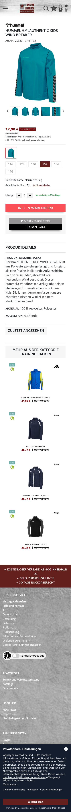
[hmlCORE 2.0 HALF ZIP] (35, 433)
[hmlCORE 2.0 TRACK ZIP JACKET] (35, 482)
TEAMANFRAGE (35, 227)
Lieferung (8, 623)
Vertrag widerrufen (14, 601)
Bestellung (9, 619)
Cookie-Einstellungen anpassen (22, 644)
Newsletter (9, 709)
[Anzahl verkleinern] (19, 195)
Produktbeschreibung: (23, 257)
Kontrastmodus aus (32, 655)
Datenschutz (10, 614)
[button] (5, 8)
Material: (12, 308)
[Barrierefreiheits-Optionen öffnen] (7, 655)
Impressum (10, 714)
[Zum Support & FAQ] (54, 8)
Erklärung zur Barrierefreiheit (20, 636)
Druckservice (10, 688)
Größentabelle (41, 185)
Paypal (7, 739)
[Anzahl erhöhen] (30, 195)
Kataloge (8, 684)
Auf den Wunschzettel (37, 221)
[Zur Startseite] (27, 8)
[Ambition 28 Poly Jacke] (35, 531)
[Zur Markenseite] (14, 26)
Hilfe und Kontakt (13, 605)
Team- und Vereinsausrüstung (21, 679)
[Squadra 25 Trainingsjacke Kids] (35, 384)
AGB (5, 610)
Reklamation (10, 627)
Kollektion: (14, 316)
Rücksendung (11, 632)
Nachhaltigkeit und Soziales (19, 718)
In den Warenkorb (35, 208)
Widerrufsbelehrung (15, 640)
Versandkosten (38, 140)
